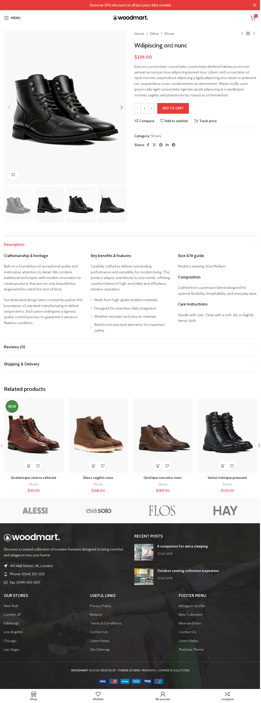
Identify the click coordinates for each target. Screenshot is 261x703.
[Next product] (254, 34)
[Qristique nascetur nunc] (163, 435)
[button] (9, 107)
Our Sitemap (100, 649)
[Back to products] (248, 34)
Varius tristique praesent (227, 477)
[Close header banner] (254, 5)
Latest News (99, 640)
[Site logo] (130, 17)
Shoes (169, 33)
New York (11, 606)
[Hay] (225, 510)
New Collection (191, 614)
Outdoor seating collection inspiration (188, 570)
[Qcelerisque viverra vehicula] (33, 435)
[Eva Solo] (98, 510)
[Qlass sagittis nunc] (98, 435)
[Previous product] (242, 34)
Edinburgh (11, 623)
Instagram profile (192, 606)
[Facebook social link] (148, 145)
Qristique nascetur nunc (162, 477)
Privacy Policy (100, 606)
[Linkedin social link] (167, 145)
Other (154, 33)
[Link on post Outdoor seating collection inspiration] (143, 576)
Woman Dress (190, 623)
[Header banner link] (130, 5)
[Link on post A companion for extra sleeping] (143, 552)
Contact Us (99, 632)
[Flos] (162, 510)
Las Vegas (11, 649)
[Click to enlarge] (13, 175)
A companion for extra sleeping (182, 546)
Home (139, 33)
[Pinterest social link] (161, 145)
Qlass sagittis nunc (98, 477)
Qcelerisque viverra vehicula (33, 477)
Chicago (10, 640)
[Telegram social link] (173, 145)
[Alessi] (35, 510)
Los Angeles (13, 632)
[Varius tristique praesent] (227, 435)
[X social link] (154, 145)
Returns (96, 614)
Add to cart (173, 108)
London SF (12, 614)
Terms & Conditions (106, 623)
